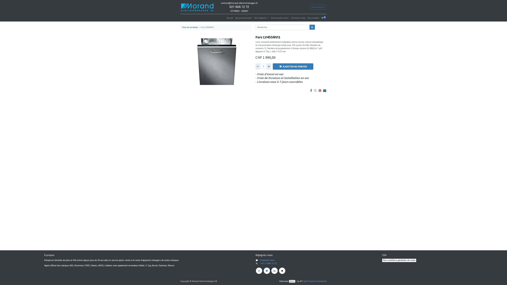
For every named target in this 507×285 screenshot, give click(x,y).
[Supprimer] (257, 66)
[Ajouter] (268, 66)
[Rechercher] (312, 27)
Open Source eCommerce (315, 281)
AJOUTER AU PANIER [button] (295, 66)
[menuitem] (230, 17)
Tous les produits (190, 27)
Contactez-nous (267, 260)
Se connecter (318, 7)
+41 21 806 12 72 (268, 263)
